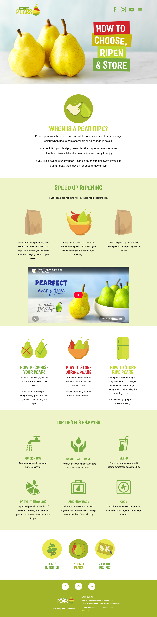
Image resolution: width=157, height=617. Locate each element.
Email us (85, 610)
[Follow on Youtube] (91, 586)
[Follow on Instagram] (78, 586)
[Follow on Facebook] (65, 586)
